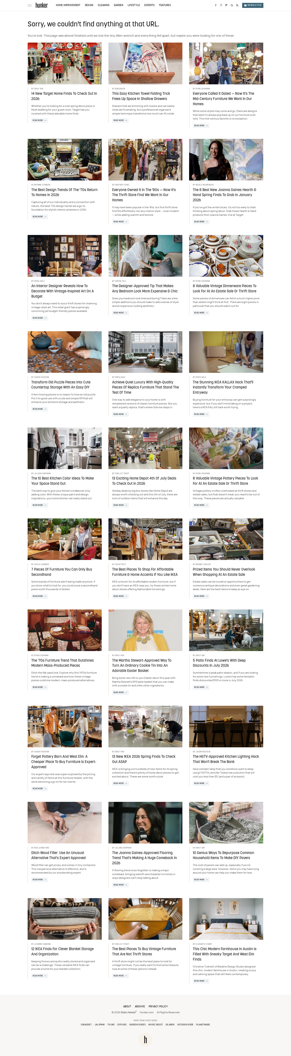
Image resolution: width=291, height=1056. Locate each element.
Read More (38, 121)
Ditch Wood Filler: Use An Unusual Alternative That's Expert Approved (58, 855)
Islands (170, 1025)
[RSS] (237, 5)
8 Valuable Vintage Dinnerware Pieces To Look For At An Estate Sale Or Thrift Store (224, 288)
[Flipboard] (226, 5)
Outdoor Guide (185, 1025)
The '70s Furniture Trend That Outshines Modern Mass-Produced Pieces (62, 663)
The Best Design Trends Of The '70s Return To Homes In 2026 (64, 192)
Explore (122, 1025)
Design (89, 5)
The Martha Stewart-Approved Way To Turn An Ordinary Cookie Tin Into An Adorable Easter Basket (141, 666)
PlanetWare (203, 1025)
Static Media (128, 1012)
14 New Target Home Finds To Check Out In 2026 (64, 96)
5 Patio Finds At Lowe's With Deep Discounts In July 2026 (219, 663)
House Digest (155, 1025)
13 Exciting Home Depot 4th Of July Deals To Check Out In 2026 (144, 481)
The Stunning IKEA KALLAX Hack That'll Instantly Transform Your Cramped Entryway (223, 388)
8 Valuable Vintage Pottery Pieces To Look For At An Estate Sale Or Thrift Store (225, 481)
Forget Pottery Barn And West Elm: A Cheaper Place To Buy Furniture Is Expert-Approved (63, 762)
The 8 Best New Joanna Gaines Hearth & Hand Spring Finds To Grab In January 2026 (224, 195)
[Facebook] (216, 5)
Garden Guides (137, 1025)
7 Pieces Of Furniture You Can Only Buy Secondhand (61, 572)
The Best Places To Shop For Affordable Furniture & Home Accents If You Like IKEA (145, 572)
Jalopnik (99, 1025)
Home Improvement (68, 5)
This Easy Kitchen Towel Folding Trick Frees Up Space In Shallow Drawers (141, 96)
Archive (140, 1006)
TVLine (111, 1025)
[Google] (232, 5)
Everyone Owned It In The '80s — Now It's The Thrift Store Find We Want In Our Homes (144, 195)
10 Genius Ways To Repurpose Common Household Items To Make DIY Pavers (223, 855)
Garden (118, 5)
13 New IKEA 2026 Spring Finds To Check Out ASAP (143, 759)
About (127, 1006)
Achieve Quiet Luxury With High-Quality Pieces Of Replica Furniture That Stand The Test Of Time (145, 388)
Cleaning (103, 5)
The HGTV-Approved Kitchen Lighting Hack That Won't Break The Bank (226, 759)
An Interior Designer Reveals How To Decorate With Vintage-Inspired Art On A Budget (62, 291)
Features (165, 5)
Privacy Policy (158, 1006)
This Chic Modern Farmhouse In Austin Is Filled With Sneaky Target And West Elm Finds (224, 954)
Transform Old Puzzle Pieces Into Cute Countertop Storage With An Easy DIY (60, 385)
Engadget (86, 1025)
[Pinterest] (221, 5)
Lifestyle (134, 5)
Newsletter (254, 5)
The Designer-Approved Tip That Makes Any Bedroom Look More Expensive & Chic (145, 288)
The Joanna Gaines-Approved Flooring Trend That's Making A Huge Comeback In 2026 (144, 858)
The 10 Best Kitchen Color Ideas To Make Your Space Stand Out (62, 481)
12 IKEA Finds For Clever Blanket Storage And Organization (62, 951)
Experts (149, 5)
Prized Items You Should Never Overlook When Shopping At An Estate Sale (224, 572)
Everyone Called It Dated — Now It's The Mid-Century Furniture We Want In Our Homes (223, 99)
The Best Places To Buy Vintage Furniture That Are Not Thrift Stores (144, 951)
